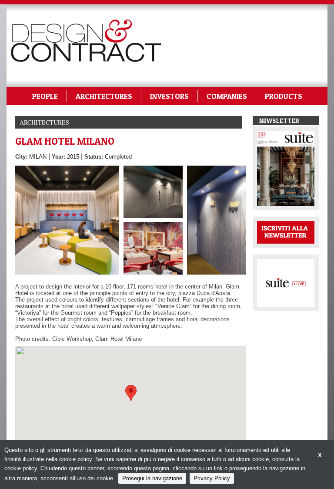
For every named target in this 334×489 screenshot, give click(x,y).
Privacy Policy (212, 478)
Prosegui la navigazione (152, 478)
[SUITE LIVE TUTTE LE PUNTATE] (285, 282)
